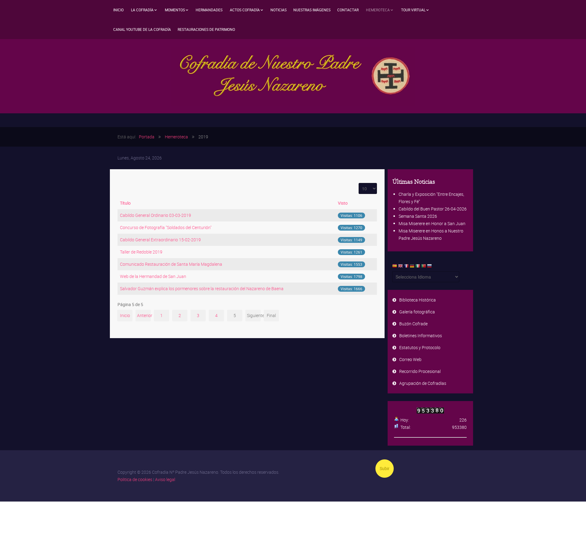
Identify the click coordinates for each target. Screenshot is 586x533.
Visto (343, 203)
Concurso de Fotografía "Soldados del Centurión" (166, 227)
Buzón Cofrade (413, 324)
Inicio (125, 315)
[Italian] (417, 267)
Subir (384, 468)
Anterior (144, 315)
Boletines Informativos (420, 335)
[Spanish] (394, 267)
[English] (400, 267)
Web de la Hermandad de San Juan (153, 276)
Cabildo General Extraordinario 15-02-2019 (160, 240)
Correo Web (410, 359)
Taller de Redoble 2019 (141, 252)
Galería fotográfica (417, 312)
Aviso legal (165, 479)
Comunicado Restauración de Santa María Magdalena (171, 264)
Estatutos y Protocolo (419, 347)
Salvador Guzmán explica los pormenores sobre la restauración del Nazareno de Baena (202, 288)
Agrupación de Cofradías (422, 383)
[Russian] (429, 267)
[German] (412, 267)
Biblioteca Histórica (417, 300)
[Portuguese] (423, 267)
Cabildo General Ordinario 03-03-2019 (155, 215)
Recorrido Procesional (420, 371)
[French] (406, 267)
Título (125, 203)
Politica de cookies (135, 479)
